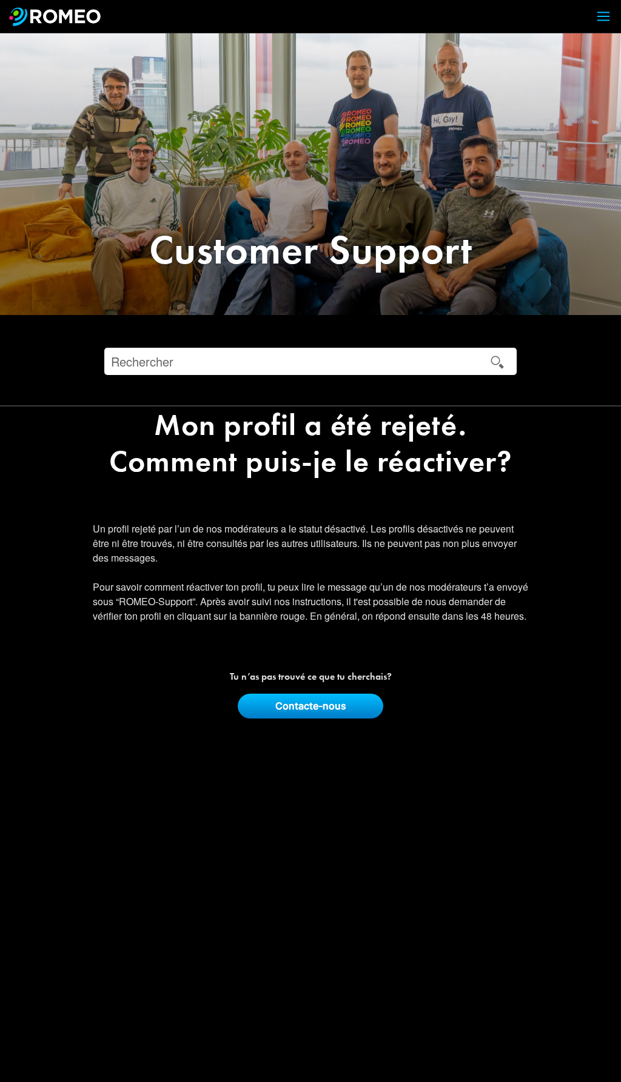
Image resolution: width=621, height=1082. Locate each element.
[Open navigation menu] (596, 16)
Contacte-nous (310, 706)
